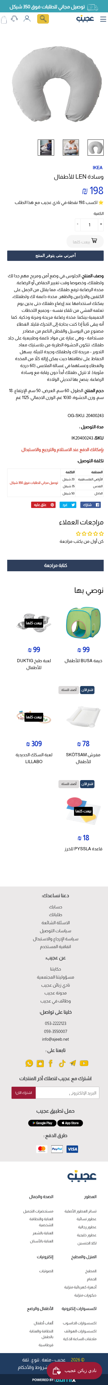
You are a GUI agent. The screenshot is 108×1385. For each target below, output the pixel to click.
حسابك (55, 906)
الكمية (99, 213)
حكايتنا (55, 968)
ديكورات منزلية (85, 1295)
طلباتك (55, 914)
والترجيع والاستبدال (38, 449)
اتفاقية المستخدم (55, 946)
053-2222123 (55, 1023)
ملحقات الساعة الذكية (79, 1339)
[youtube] (84, 1066)
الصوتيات (46, 1271)
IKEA (98, 167)
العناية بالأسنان (41, 1241)
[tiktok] (62, 1066)
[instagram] (40, 1066)
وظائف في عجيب (55, 1000)
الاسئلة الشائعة (55, 922)
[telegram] (73, 1066)
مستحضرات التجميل (38, 1211)
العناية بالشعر (43, 1233)
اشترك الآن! (23, 1093)
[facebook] (51, 1066)
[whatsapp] (29, 1066)
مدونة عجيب (55, 992)
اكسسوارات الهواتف (80, 1331)
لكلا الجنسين (86, 1243)
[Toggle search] (43, 19)
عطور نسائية (86, 1219)
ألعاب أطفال (43, 1323)
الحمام (91, 1279)
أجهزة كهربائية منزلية (80, 1287)
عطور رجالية (87, 1227)
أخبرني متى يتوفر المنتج (55, 255)
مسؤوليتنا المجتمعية (55, 977)
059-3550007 (55, 1031)
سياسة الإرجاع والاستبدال (55, 938)
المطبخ (90, 1271)
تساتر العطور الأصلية (80, 1211)
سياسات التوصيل (55, 930)
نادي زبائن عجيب (55, 985)
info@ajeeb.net (55, 1039)
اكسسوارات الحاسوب (79, 1323)
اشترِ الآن (87, 689)
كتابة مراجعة (55, 565)
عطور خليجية (86, 1235)
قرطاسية (46, 1345)
